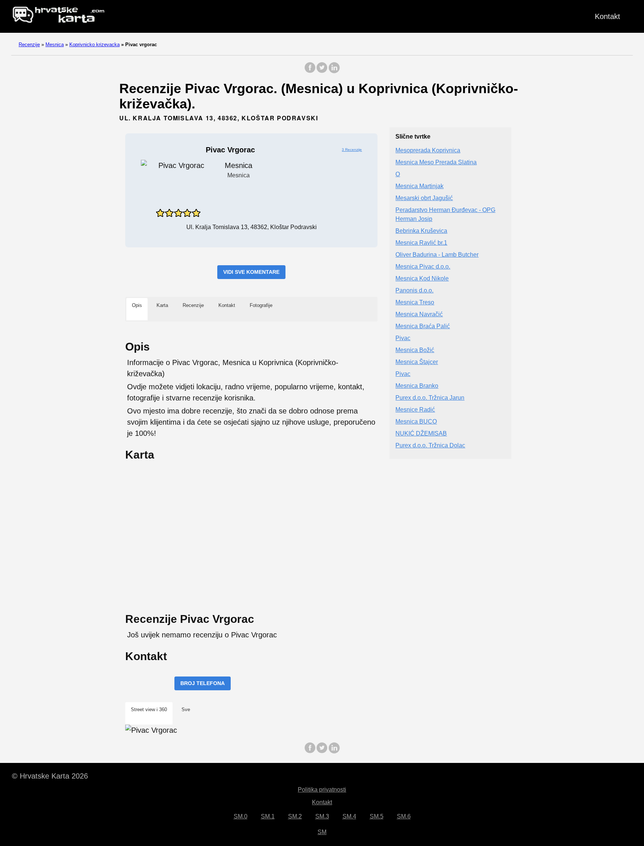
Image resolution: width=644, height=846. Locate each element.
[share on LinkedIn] (334, 71)
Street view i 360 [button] (149, 709)
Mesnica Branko (416, 386)
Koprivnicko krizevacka (94, 44)
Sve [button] (185, 709)
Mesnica (54, 44)
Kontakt (607, 16)
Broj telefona (202, 683)
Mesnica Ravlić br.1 (421, 243)
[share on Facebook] (310, 71)
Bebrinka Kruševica (421, 231)
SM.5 (376, 816)
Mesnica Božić (414, 350)
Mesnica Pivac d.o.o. (422, 267)
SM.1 (268, 816)
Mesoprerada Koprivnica (427, 151)
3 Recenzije (352, 150)
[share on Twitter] (322, 71)
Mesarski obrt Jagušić (424, 198)
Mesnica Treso (414, 303)
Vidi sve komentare (251, 272)
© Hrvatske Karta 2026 (50, 776)
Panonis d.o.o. (414, 291)
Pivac (402, 338)
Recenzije (29, 44)
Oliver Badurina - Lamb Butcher (437, 255)
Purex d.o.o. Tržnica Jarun (429, 398)
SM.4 (349, 816)
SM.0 (240, 816)
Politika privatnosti (322, 789)
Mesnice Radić (415, 410)
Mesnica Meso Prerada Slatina (436, 162)
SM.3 (322, 816)
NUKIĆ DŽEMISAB (421, 434)
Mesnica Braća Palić (422, 326)
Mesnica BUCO (416, 422)
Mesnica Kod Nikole (422, 279)
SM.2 (295, 816)
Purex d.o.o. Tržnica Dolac (430, 446)
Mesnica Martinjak (419, 186)
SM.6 (404, 816)
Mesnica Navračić (419, 314)
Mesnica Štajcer (416, 362)
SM (322, 832)
